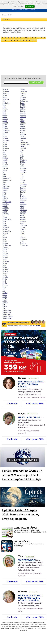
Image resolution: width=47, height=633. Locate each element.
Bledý (5, 194)
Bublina (5, 271)
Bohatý (5, 229)
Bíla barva (23, 160)
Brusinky (6, 261)
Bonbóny (23, 168)
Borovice (23, 170)
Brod (22, 241)
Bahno (5, 95)
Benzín (22, 130)
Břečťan (23, 221)
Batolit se (23, 91)
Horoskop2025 (13, 628)
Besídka (23, 138)
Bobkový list (7, 219)
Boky (4, 239)
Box (21, 194)
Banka (5, 127)
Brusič (5, 259)
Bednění (23, 115)
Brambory (23, 200)
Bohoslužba (7, 231)
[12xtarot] (23, 352)
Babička (5, 89)
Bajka (5, 97)
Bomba (5, 243)
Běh (21, 119)
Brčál (22, 215)
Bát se (5, 162)
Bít (3, 172)
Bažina (22, 109)
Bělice (22, 125)
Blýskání (6, 214)
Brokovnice (24, 245)
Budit (4, 281)
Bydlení (5, 303)
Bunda (5, 295)
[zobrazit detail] (9, 389)
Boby (4, 223)
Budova (5, 285)
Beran (22, 132)
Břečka (22, 219)
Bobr (4, 221)
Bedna (22, 111)
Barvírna (6, 148)
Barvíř (5, 146)
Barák (5, 136)
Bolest (5, 241)
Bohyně (5, 233)
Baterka (5, 164)
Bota (21, 176)
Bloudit (5, 206)
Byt (4, 308)
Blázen (5, 184)
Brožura (5, 257)
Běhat (22, 121)
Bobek (5, 218)
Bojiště (5, 237)
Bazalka (23, 97)
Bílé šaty (23, 162)
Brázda (22, 214)
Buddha (5, 277)
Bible (22, 150)
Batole (22, 89)
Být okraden (7, 310)
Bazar (22, 103)
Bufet (4, 287)
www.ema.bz (23, 630)
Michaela (28, 592)
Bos (21, 174)
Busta (5, 299)
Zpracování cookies (14, 624)
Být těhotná (7, 312)
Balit (4, 113)
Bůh (4, 289)
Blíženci (5, 198)
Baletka (5, 109)
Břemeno (23, 225)
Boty (21, 178)
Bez (21, 140)
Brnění (22, 237)
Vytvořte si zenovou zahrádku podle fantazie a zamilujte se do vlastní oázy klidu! (30, 531)
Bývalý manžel (8, 316)
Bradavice (23, 198)
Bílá (21, 158)
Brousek (5, 253)
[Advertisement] (23, 58)
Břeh (22, 223)
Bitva (4, 176)
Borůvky (23, 172)
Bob (4, 215)
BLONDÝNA (7, 202)
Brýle (4, 265)
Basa (4, 154)
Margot (27, 413)
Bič (21, 152)
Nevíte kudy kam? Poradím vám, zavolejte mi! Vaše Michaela (30, 600)
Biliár (22, 166)
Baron (5, 142)
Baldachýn (6, 103)
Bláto (4, 182)
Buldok (5, 293)
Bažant (22, 99)
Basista (5, 158)
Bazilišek (23, 107)
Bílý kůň (5, 168)
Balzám (5, 119)
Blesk (4, 196)
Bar (4, 134)
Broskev (5, 248)
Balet (4, 105)
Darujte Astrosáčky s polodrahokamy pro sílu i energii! (28, 545)
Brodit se (23, 243)
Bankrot (5, 132)
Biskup (5, 170)
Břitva (22, 231)
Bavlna (22, 93)
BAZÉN (22, 105)
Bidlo (22, 156)
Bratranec (23, 210)
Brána (22, 202)
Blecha (5, 190)
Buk (4, 291)
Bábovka (6, 91)
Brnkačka (23, 239)
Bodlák (5, 225)
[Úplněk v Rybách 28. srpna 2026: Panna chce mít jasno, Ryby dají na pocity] (24, 497)
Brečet (22, 218)
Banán (5, 121)
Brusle (5, 263)
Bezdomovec (24, 144)
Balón (5, 117)
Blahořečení (7, 180)
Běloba (22, 128)
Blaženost (6, 186)
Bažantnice (24, 101)
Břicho (22, 227)
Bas (4, 152)
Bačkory (5, 93)
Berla (22, 136)
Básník (5, 160)
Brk (21, 235)
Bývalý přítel (7, 318)
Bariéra (5, 138)
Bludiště (5, 210)
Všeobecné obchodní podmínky (29, 622)
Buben (5, 267)
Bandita (5, 123)
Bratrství (23, 212)
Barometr (6, 140)
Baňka (5, 125)
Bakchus (6, 99)
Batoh (5, 166)
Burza (5, 297)
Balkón (5, 115)
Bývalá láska (7, 314)
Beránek (23, 134)
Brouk (5, 251)
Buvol (5, 301)
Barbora (27, 378)
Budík (5, 279)
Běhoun (23, 123)
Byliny (5, 306)
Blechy (5, 192)
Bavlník (22, 95)
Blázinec (6, 188)
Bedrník (23, 117)
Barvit (5, 150)
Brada (22, 196)
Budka (5, 283)
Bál (4, 101)
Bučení (5, 273)
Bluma (5, 212)
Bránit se (23, 204)
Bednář (22, 113)
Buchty (5, 275)
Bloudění (6, 204)
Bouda (22, 180)
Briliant (22, 229)
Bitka (4, 174)
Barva (5, 144)
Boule (22, 182)
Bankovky (6, 130)
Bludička (6, 208)
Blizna (5, 200)
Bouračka (23, 184)
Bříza (22, 233)
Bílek (22, 164)
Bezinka (23, 148)
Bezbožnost (24, 142)
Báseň (5, 156)
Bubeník (5, 269)
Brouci (5, 249)
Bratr (22, 208)
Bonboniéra (7, 245)
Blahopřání (6, 178)
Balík (4, 111)
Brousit (5, 255)
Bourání (23, 186)
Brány (22, 206)
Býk (4, 304)
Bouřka (22, 192)
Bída (21, 154)
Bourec (22, 188)
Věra (26, 556)
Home (4, 15)
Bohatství (6, 227)
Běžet (22, 146)
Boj (4, 235)
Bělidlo (22, 127)
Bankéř (5, 128)
